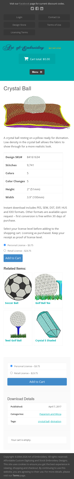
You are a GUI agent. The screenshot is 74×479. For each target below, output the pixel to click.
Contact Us (54, 17)
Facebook (24, 3)
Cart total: (39, 59)
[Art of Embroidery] (37, 47)
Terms (16, 475)
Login (19, 17)
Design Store (19, 24)
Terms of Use (54, 24)
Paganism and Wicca (50, 414)
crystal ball (43, 421)
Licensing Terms (19, 32)
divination (55, 421)
